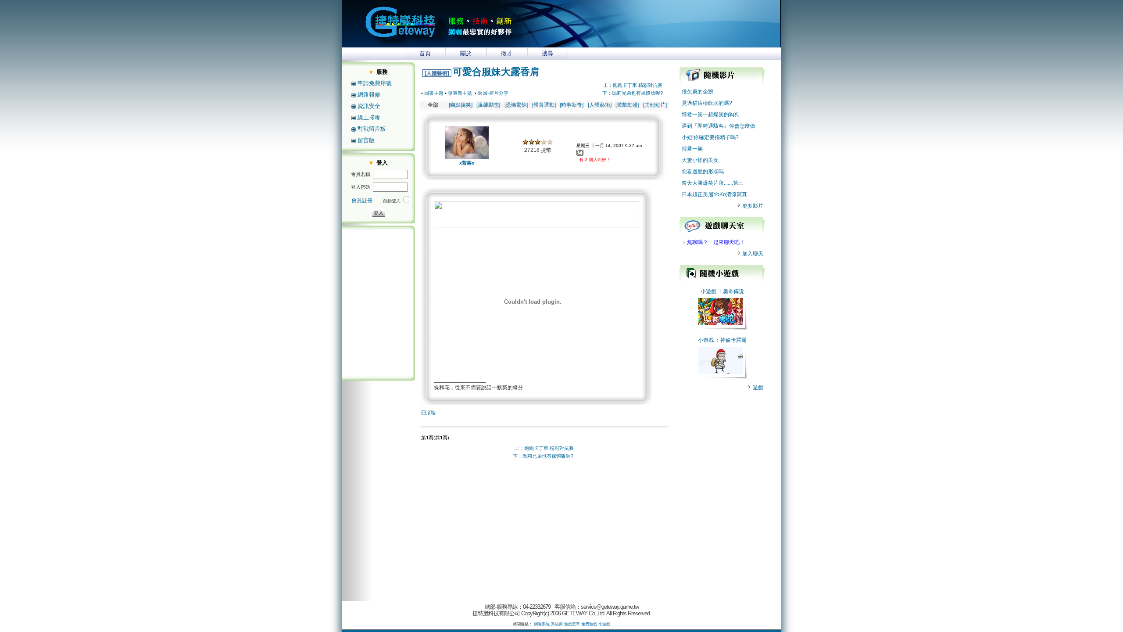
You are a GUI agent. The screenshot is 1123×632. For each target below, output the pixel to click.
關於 (466, 53)
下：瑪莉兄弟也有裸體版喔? (632, 93)
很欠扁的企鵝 (697, 92)
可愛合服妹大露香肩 (496, 71)
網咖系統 (542, 624)
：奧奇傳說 (731, 291)
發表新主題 (460, 93)
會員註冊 (361, 201)
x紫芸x (466, 162)
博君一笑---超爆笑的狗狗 (711, 114)
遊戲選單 (572, 624)
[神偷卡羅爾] (720, 372)
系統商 (557, 624)
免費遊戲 (589, 624)
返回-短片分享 (493, 93)
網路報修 (369, 94)
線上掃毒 (369, 117)
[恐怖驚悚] (516, 105)
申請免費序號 (375, 83)
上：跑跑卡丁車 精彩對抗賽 (632, 85)
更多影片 (752, 206)
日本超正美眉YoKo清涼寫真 (714, 194)
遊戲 (757, 387)
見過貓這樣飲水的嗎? (707, 103)
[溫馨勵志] (488, 105)
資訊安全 (369, 106)
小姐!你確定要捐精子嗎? (710, 137)
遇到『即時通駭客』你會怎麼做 (718, 126)
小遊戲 (708, 291)
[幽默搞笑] (460, 105)
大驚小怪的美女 (700, 160)
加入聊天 (752, 254)
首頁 (425, 53)
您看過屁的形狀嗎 (703, 172)
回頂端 (428, 412)
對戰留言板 (372, 129)
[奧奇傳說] (720, 323)
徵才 (506, 53)
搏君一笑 (692, 149)
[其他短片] (655, 105)
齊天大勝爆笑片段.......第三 (713, 183)
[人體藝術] (437, 73)
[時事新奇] (571, 105)
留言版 (366, 140)
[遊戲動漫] (627, 105)
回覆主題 (433, 93)
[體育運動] (544, 105)
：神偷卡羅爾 (731, 340)
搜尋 (547, 53)
